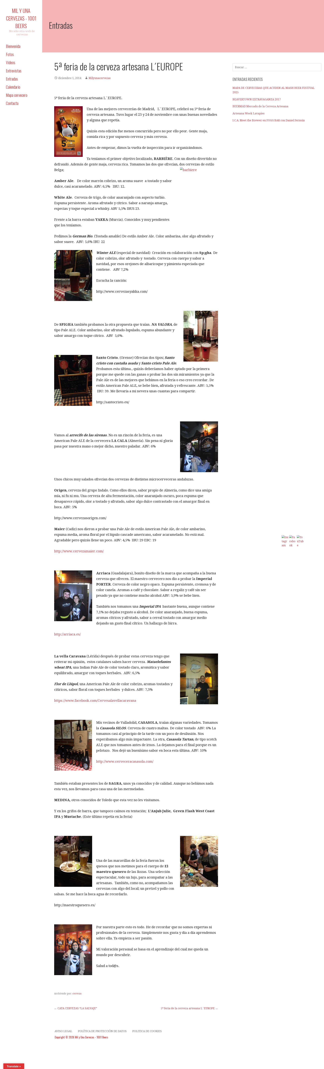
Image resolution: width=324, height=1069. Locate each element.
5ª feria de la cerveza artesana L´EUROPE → (189, 1008)
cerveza (77, 993)
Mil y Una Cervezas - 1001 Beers (21, 18)
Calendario (13, 87)
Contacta (12, 103)
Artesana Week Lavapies (248, 113)
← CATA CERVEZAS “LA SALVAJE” (75, 1008)
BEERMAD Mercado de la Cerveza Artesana (260, 106)
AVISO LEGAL (63, 1031)
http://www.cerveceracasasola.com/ (124, 761)
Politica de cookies (147, 1031)
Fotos (10, 54)
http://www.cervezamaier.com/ (79, 551)
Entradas (12, 79)
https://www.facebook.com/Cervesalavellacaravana (95, 701)
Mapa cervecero (16, 95)
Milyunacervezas (100, 78)
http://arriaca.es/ (67, 634)
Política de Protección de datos (102, 1031)
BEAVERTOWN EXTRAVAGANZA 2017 (257, 99)
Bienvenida (13, 46)
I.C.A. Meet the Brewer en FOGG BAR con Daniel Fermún (269, 120)
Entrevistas (13, 70)
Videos (10, 62)
